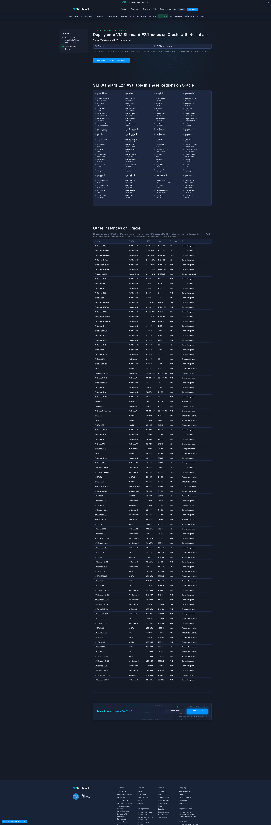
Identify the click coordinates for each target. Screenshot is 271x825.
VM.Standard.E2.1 (121, 30)
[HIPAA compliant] (85, 796)
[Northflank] (81, 9)
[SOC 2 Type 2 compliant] (76, 796)
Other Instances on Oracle (72, 47)
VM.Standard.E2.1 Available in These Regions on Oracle (72, 40)
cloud (95, 30)
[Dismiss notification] (268, 2)
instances (108, 30)
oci (101, 30)
